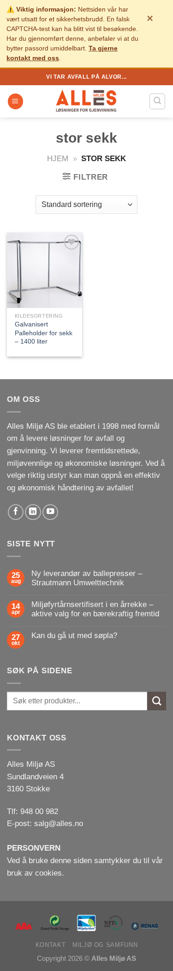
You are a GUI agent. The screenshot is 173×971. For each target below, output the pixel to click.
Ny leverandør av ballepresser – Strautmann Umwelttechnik (86, 578)
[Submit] (156, 701)
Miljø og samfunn (104, 944)
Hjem (57, 158)
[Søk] (157, 101)
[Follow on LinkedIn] (33, 512)
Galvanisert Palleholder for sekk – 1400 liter (43, 332)
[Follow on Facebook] (16, 512)
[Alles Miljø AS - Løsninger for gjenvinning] (86, 101)
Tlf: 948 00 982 (32, 811)
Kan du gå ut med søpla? (74, 635)
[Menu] (15, 101)
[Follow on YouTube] (50, 512)
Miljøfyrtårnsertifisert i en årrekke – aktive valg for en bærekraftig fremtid (95, 609)
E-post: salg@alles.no (45, 823)
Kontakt (51, 944)
